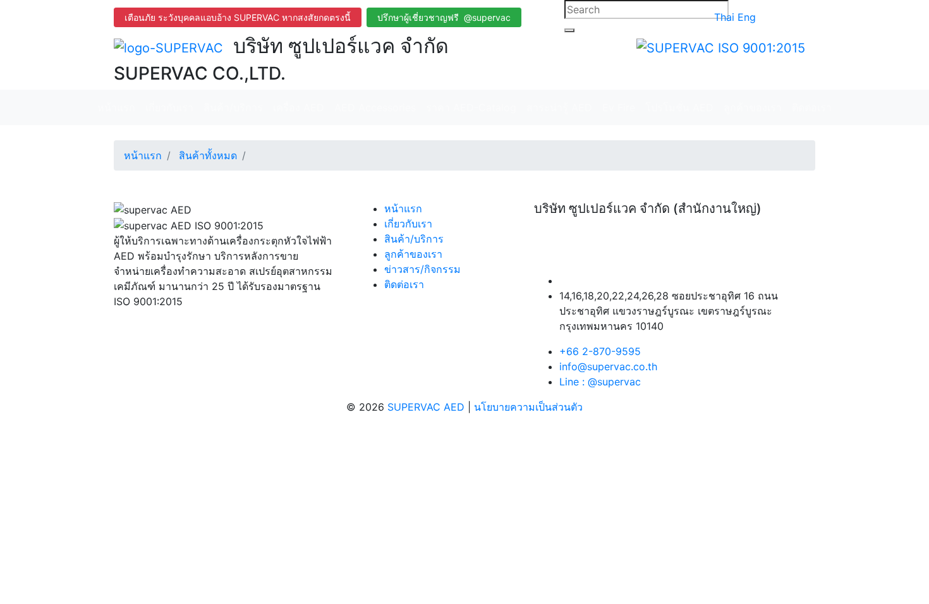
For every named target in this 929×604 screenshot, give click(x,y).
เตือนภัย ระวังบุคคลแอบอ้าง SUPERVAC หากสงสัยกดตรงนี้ (237, 17)
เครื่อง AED (298, 107)
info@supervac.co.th (608, 366)
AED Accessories (375, 107)
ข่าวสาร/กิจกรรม (422, 269)
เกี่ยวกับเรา (169, 107)
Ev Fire (618, 107)
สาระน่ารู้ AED (559, 107)
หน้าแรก (116, 107)
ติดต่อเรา (812, 107)
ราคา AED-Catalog (471, 107)
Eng (747, 17)
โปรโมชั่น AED (679, 107)
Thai (726, 17)
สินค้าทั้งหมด (208, 155)
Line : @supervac (600, 381)
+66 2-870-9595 (600, 351)
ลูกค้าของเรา (753, 107)
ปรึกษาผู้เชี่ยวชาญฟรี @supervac (444, 17)
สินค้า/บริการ (233, 107)
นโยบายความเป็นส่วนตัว (528, 407)
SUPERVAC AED (427, 407)
